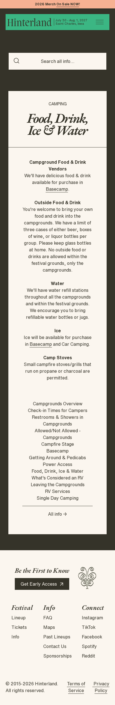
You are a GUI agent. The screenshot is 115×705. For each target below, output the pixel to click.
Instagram (92, 617)
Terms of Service (76, 687)
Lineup (18, 617)
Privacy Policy (100, 687)
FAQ (47, 617)
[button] (99, 22)
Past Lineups (56, 636)
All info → (57, 514)
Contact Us (54, 646)
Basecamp (57, 189)
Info (15, 636)
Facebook (92, 636)
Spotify (89, 646)
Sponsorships (57, 656)
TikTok (88, 627)
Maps (49, 627)
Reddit (88, 656)
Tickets (19, 627)
